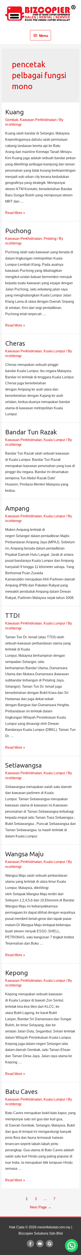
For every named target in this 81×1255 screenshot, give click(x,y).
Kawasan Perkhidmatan (38, 120)
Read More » (15, 213)
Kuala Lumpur (54, 351)
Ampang (17, 508)
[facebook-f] (31, 1243)
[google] (50, 1243)
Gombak (11, 120)
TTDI (12, 615)
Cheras (15, 343)
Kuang (14, 112)
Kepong (16, 972)
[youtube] (40, 1243)
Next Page (40, 1207)
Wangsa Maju (24, 854)
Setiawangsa (23, 765)
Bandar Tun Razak (31, 432)
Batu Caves (21, 1091)
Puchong (18, 230)
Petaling (50, 238)
